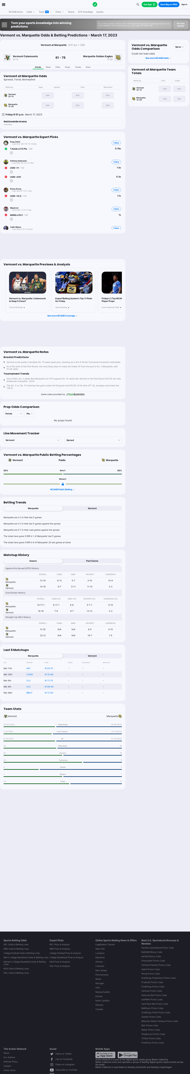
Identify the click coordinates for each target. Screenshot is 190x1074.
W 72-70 (49, 680)
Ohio (97, 987)
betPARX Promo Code (152, 999)
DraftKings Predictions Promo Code (158, 978)
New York (100, 948)
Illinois (98, 979)
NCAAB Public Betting (61, 489)
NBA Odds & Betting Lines (16, 948)
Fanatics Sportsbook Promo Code (157, 947)
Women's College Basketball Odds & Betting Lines (25, 962)
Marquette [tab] (33, 508)
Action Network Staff (110, 307)
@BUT (29, 692)
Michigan (99, 983)
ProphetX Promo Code (152, 982)
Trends (78, 67)
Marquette (112, 460)
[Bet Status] (6, 149)
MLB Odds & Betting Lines (16, 968)
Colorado (99, 966)
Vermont (17, 460)
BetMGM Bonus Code (151, 952)
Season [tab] (33, 561)
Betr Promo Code (149, 1025)
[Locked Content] (63, 484)
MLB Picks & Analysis (60, 961)
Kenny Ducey (15, 189)
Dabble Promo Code (151, 1016)
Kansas (98, 996)
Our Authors (9, 1057)
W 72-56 (49, 692)
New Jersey (101, 970)
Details (38, 67)
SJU (28, 680)
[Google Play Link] (128, 1054)
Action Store (9, 1070)
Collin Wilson (15, 227)
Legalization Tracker (105, 944)
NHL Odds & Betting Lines (16, 973)
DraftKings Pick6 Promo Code (155, 1012)
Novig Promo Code (150, 973)
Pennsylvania (101, 974)
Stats (88, 67)
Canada (99, 1009)
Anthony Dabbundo (18, 161)
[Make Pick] (11, 153)
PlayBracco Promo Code (153, 1034)
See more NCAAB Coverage (61, 315)
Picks (58, 67)
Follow (116, 143)
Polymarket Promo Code (153, 960)
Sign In (184, 4)
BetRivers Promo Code (152, 1008)
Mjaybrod (14, 208)
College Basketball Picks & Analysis (66, 957)
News (48, 67)
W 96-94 (49, 686)
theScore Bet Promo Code (154, 995)
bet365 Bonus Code (151, 956)
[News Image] (27, 283)
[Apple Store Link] (105, 1054)
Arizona (99, 961)
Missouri (99, 1005)
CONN (29, 674)
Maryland (99, 957)
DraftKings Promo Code (152, 986)
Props (67, 67)
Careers (7, 1066)
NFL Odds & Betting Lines (16, 944)
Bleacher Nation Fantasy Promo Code (159, 1021)
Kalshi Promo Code (150, 969)
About (6, 1053)
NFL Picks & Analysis (60, 944)
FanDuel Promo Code (151, 991)
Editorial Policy (11, 1061)
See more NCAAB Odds (157, 58)
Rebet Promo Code (150, 1029)
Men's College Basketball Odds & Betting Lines (26, 957)
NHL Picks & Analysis (60, 966)
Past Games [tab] (92, 561)
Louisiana (99, 953)
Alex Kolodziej (61, 307)
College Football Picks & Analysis (65, 953)
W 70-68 (49, 674)
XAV (28, 668)
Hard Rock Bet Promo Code (154, 1004)
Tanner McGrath (16, 307)
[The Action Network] (95, 4)
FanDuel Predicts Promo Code (156, 965)
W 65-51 (49, 668)
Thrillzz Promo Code (151, 1038)
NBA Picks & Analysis (60, 948)
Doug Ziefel (15, 142)
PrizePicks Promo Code (152, 1042)
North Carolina (102, 1000)
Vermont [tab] (92, 508)
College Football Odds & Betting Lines (22, 953)
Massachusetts (102, 992)
